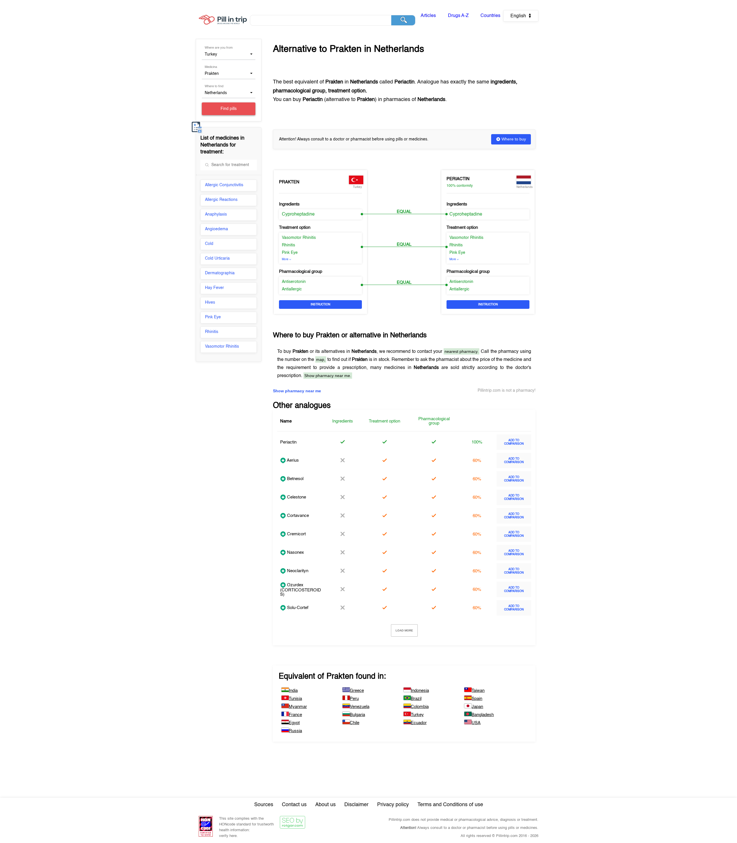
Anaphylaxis (216, 214)
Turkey (417, 715)
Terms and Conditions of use (450, 804)
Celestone (296, 497)
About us (325, 804)
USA (476, 723)
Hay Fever (214, 288)
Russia (295, 731)
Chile (354, 723)
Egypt (294, 723)
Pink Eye (213, 317)
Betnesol (294, 479)
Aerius (292, 460)
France (295, 715)
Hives (210, 302)
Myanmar (298, 707)
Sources (263, 804)
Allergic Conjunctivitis (224, 185)
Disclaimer (356, 804)
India (293, 690)
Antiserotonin (294, 282)
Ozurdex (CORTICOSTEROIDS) (300, 590)
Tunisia (295, 699)
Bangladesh (483, 715)
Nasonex (295, 552)
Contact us (294, 804)
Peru (354, 699)
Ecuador (419, 723)
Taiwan (478, 690)
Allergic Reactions (221, 200)
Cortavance (297, 515)
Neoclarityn (297, 571)
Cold (209, 244)
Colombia (420, 707)
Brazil (416, 699)
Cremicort (296, 534)
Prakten (289, 182)
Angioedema (216, 229)
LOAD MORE (404, 630)
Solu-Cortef (297, 608)
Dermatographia (220, 273)
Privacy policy (393, 804)
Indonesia (420, 690)
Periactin (458, 179)
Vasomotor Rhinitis (222, 347)
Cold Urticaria (217, 258)
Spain (477, 699)
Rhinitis (211, 332)
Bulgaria (357, 715)
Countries (490, 16)
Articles (428, 16)
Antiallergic (292, 289)
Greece (357, 690)
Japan (477, 707)
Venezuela (359, 707)
